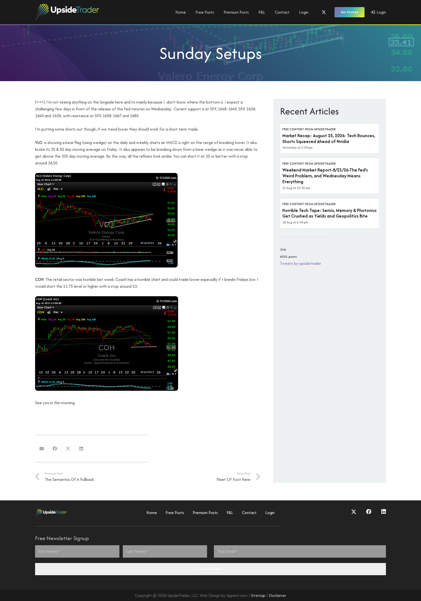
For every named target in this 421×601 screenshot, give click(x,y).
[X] (323, 12)
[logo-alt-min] (67, 12)
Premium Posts (205, 512)
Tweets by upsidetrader (300, 263)
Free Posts (175, 512)
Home (151, 512)
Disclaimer (277, 595)
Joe (283, 249)
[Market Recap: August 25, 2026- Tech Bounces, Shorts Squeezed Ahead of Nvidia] (329, 139)
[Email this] (41, 448)
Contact (249, 512)
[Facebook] (369, 512)
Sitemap (258, 595)
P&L (230, 512)
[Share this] (54, 448)
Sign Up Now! (210, 569)
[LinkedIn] (383, 512)
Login (270, 512)
